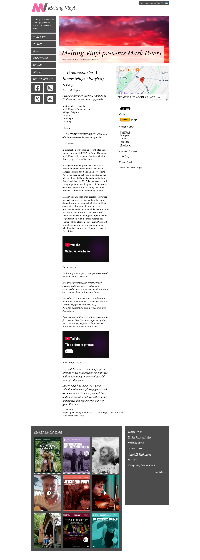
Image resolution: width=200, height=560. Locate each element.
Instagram (50, 88)
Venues (37, 72)
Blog (35, 50)
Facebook (37, 88)
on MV (134, 119)
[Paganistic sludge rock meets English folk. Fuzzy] (105, 455)
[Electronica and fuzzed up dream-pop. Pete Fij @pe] (105, 531)
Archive (37, 65)
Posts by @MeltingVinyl (48, 431)
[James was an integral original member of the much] (47, 493)
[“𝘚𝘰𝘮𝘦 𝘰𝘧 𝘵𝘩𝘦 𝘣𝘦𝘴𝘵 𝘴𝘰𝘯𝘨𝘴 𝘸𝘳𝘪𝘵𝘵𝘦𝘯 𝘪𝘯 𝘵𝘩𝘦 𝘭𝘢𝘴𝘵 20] (76, 531)
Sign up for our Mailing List (152, 3)
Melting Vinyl (61, 8)
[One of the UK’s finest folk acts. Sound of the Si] (47, 455)
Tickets (37, 43)
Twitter (37, 99)
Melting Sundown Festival (139, 437)
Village (70, 85)
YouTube (124, 141)
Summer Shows (135, 448)
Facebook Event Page (131, 167)
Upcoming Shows (136, 442)
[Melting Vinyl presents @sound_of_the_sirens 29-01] (47, 531)
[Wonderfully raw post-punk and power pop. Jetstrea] (76, 493)
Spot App (132, 459)
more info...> (160, 472)
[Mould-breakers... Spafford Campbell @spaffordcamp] (105, 493)
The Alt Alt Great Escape (139, 453)
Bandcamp (125, 145)
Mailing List (40, 57)
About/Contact (42, 79)
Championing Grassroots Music (142, 465)
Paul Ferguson (141, 556)
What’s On (39, 36)
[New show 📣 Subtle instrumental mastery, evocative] (76, 455)
